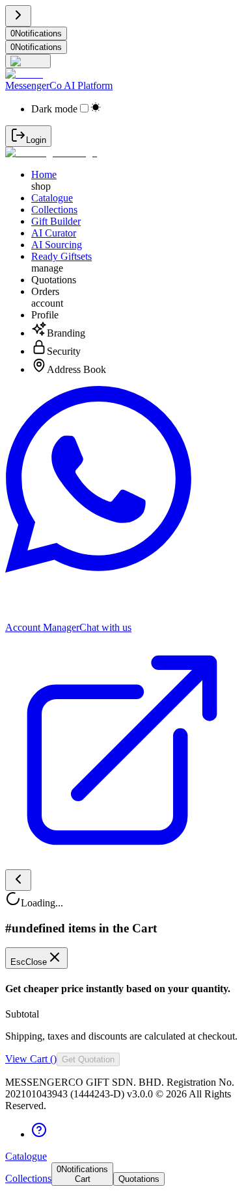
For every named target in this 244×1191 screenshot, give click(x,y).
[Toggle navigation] (18, 16)
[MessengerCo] (51, 152)
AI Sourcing (56, 244)
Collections (54, 209)
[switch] (84, 108)
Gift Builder (56, 221)
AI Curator (53, 232)
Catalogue (52, 197)
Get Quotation (88, 1059)
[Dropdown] (28, 61)
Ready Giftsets (61, 256)
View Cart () (31, 1058)
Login (36, 140)
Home (44, 174)
